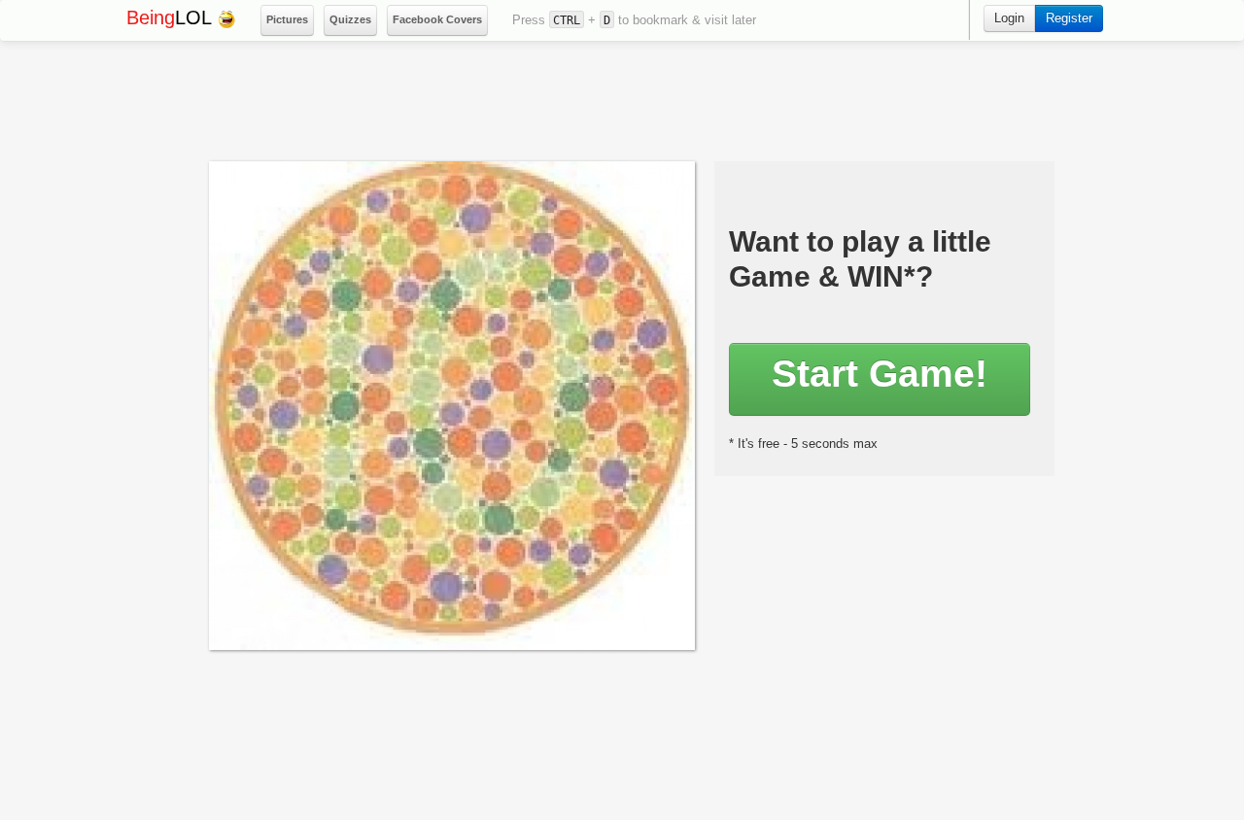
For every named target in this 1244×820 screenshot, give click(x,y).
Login (1009, 18)
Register (1069, 18)
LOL (171, 17)
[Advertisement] (628, 103)
